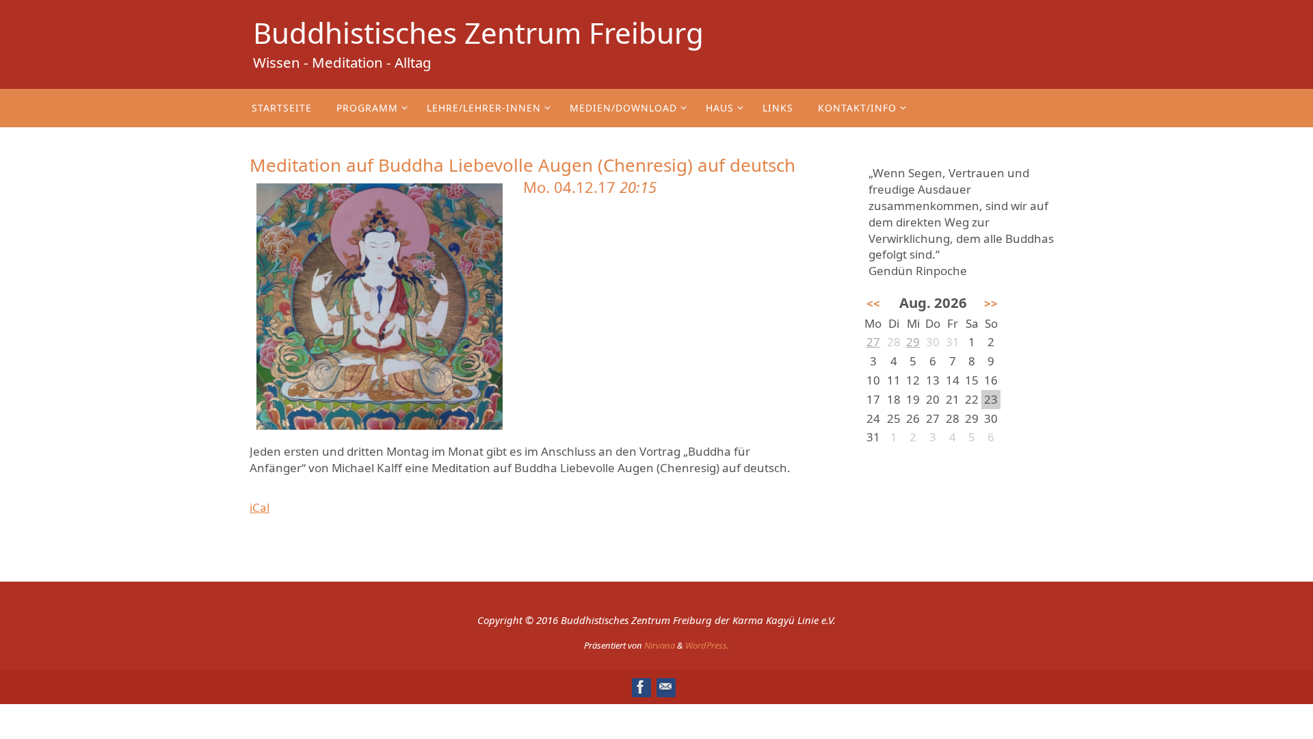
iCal (259, 507)
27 (873, 342)
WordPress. (707, 645)
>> (991, 303)
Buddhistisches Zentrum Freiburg (478, 33)
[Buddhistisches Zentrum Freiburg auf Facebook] (641, 687)
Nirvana (659, 645)
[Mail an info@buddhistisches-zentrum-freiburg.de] (665, 687)
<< (873, 303)
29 (913, 342)
